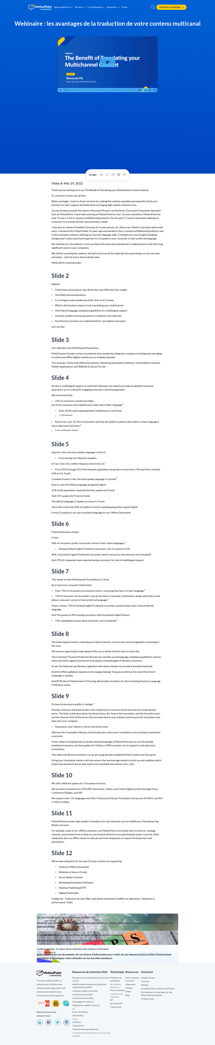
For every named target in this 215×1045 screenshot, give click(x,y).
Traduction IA (77, 1026)
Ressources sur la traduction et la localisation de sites (90, 979)
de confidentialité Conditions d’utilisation (158, 988)
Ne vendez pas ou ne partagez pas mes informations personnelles (156, 993)
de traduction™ (116, 1003)
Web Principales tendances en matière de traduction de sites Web (89, 985)
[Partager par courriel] (124, 175)
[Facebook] (49, 1025)
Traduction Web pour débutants (85, 1029)
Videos (128, 991)
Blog (127, 995)
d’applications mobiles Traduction (86, 1005)
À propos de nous (148, 978)
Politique (144, 985)
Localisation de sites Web (82, 998)
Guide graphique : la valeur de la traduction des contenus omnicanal (107, 953)
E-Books (129, 988)
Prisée (124, 7)
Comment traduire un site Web (85, 991)
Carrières (145, 981)
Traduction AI (115, 1007)
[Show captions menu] (139, 90)
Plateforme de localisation (116, 979)
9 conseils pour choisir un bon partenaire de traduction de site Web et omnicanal (107, 938)
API (111, 1000)
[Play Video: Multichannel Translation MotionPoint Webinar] (107, 62)
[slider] (103, 90)
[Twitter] (58, 1025)
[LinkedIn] (40, 1025)
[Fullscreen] (154, 90)
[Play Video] (60, 90)
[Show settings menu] (149, 90)
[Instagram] (66, 1025)
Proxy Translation (117, 990)
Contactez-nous (147, 999)
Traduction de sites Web (82, 994)
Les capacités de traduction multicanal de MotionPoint (107, 922)
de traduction (77, 1015)
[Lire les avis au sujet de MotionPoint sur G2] (43, 1006)
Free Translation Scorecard (132, 979)
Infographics (131, 984)
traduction (76, 1022)
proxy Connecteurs (80, 1012)
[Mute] (144, 90)
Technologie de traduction (82, 1002)
